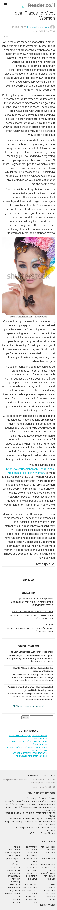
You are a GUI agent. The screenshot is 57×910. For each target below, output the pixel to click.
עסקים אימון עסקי (12, 893)
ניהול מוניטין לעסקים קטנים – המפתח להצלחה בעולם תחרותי (30, 801)
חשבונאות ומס (14, 875)
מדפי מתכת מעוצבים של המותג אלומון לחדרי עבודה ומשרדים (33, 829)
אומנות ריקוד (14, 849)
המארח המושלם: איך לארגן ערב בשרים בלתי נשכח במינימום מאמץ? (26, 743)
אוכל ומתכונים (31, 846)
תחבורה (16, 899)
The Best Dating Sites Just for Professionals (31, 651)
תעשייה (16, 902)
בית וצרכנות (32, 870)
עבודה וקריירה (14, 890)
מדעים (52, 887)
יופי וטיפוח (32, 878)
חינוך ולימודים (31, 875)
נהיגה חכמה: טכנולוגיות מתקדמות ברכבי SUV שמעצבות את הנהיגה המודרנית (30, 809)
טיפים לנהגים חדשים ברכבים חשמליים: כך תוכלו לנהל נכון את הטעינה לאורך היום (30, 823)
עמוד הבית (50, 893)
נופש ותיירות (49, 890)
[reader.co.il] (28, 3)
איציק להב (15, 864)
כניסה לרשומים (34, 775)
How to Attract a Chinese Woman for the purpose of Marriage (33, 670)
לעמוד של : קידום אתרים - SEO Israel (28, 706)
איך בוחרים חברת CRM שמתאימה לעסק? (30, 753)
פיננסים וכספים (48, 896)
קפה (18, 896)
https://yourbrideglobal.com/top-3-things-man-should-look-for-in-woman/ (30, 471)
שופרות (49, 624)
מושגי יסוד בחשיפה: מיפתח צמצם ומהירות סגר (32, 611)
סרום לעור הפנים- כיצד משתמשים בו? (31, 755)
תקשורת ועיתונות (47, 905)
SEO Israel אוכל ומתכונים (48, 848)
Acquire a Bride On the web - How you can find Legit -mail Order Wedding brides (30, 689)
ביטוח (52, 870)
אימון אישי (50, 852)
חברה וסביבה (32, 873)
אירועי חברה (32, 867)
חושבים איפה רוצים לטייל (49, 877)
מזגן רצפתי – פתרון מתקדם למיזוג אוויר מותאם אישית (32, 818)
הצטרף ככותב (49, 775)
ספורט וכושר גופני (29, 890)
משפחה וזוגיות (13, 887)
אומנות (17, 846)
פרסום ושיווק (31, 896)
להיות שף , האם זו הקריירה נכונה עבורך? (35, 598)
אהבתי (6, 36)
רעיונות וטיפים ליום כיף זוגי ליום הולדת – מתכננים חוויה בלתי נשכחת (30, 814)
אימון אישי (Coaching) (32, 854)
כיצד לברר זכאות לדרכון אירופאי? (41, 798)
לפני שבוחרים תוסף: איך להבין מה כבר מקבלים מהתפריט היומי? (28, 737)
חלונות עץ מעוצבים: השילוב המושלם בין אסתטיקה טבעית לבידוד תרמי (26, 749)
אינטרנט (34, 864)
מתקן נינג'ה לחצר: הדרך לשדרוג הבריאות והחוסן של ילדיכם (30, 804)
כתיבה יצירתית (31, 884)
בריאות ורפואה (13, 870)
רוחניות (52, 899)
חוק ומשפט (15, 873)
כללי (53, 884)
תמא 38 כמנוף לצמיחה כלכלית (42, 833)
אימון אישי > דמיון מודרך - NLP (12, 854)
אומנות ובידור (31, 849)
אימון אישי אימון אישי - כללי (13, 860)
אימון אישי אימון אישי (30, 860)
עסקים (34, 893)
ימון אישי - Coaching (15, 880)
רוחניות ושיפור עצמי (31, 901)
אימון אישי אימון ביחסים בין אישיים (47, 866)
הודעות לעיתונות (48, 873)
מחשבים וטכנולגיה (29, 887)
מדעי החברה (15, 884)
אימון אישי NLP (48, 858)
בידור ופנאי (15, 867)
